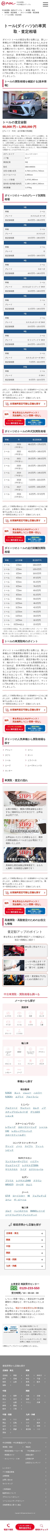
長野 (15, 1396)
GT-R (7, 1196)
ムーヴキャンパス (35, 765)
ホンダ (41, 1016)
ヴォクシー (25, 1108)
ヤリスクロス (11, 1169)
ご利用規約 (7, 1489)
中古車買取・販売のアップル (12, 10)
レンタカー (7, 1468)
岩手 (4, 1379)
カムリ (29, 1185)
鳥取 (4, 1419)
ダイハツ (8, 1033)
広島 (15, 1423)
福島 (4, 1385)
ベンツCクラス (21, 1211)
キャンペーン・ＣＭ (11, 1459)
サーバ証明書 (32, 1334)
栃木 (38, 1382)
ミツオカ (19, 1033)
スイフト (29, 1146)
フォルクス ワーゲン (30, 1052)
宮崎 (38, 1426)
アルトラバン (32, 1097)
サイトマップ (8, 1484)
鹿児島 (28, 1429)
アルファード (11, 1108)
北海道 (5, 1375)
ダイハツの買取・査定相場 (30, 12)
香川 (4, 1429)
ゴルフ (8, 1211)
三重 (15, 1409)
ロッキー (8, 771)
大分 (27, 1426)
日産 (30, 1016)
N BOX (8, 1093)
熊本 (38, 1423)
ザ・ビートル (20, 1200)
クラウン (37, 1181)
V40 (7, 1131)
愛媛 (15, 1429)
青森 (15, 1375)
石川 (15, 1399)
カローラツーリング (27, 1127)
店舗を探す (30, 1455)
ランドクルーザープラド (16, 1162)
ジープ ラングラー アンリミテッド (21, 1215)
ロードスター (19, 1196)
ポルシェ (8, 1064)
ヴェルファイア (12, 1165)
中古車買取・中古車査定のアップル (17, 1443)
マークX (19, 1185)
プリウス (9, 1181)
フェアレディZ (39, 1196)
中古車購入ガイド (34, 1451)
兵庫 (38, 1402)
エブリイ (19, 1097)
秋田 (4, 1382)
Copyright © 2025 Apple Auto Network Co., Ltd (25, 1513)
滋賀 (27, 1399)
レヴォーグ (10, 1127)
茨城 (27, 1385)
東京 (27, 1375)
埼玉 (27, 1379)
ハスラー (38, 1093)
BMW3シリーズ (37, 1211)
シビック (9, 1150)
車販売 (28, 1447)
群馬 (27, 1382)
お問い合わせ (8, 1480)
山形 (15, 1382)
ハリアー (34, 1162)
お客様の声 (30, 1459)
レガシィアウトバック (22, 1131)
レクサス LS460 (23, 1181)
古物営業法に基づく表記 (12, 1505)
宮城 (15, 1379)
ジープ (19, 1072)
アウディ (42, 1052)
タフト (8, 755)
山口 (4, 1426)
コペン (30, 750)
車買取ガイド (9, 1455)
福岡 (27, 1419)
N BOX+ (9, 1097)
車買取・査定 (30, 10)
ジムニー (27, 1093)
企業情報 (6, 1476)
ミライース (32, 760)
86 (29, 1196)
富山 (4, 1399)
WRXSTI (9, 1185)
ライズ (23, 1169)
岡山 (4, 1423)
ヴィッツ (9, 1146)
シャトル (43, 1127)
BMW (19, 1052)
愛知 (15, 1405)
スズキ (30, 1025)
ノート (19, 1146)
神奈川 (39, 1375)
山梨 (15, 1402)
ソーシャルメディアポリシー (13, 1501)
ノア (44, 1108)
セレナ (36, 1108)
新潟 (4, 1396)
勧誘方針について (9, 1493)
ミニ (19, 1064)
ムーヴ (8, 765)
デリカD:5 (35, 1112)
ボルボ (41, 1064)
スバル (19, 1025)
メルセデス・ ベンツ (8, 1053)
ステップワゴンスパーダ (16, 1112)
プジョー (30, 1064)
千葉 (38, 1379)
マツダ (8, 1025)
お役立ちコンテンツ (33, 1463)
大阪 (27, 1396)
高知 (4, 1432)
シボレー (8, 1072)
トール (8, 760)
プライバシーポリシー (11, 1497)
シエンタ (9, 1116)
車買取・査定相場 (10, 12)
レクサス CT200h (30, 1165)
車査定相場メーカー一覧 (13, 1451)
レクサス (8, 1016)
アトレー (8, 750)
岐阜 (4, 1409)
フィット (40, 1146)
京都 (38, 1396)
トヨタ (19, 1016)
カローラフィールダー (15, 1135)
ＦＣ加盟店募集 (8, 1472)
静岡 (4, 1405)
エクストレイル (36, 1169)
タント (30, 755)
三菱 (41, 1025)
